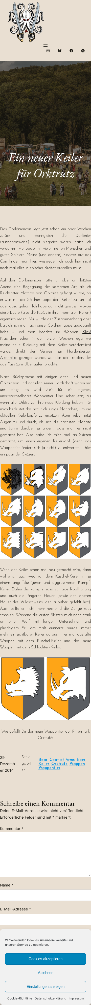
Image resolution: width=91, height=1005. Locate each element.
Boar (43, 760)
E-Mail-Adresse (15, 909)
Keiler (43, 764)
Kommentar (12, 828)
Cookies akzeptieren (45, 959)
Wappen (77, 764)
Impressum (76, 998)
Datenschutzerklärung (50, 998)
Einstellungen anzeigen (45, 986)
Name (6, 885)
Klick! (86, 332)
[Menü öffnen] (45, 46)
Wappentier (49, 768)
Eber (81, 760)
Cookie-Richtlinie (19, 998)
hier (33, 262)
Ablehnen (45, 972)
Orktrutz (59, 764)
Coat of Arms (62, 760)
